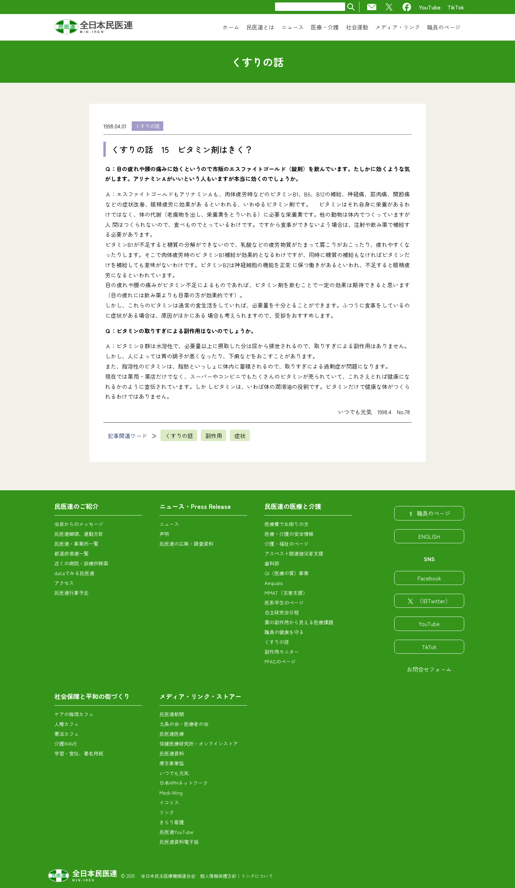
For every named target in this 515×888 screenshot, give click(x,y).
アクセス (64, 582)
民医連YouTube (176, 831)
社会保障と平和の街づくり (92, 696)
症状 (240, 435)
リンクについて (257, 876)
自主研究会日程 (282, 612)
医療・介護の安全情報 (289, 533)
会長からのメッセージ (78, 523)
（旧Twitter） (434, 601)
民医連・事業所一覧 (76, 543)
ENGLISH (429, 536)
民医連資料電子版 (179, 841)
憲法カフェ (66, 733)
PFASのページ (280, 661)
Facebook (429, 578)
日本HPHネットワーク (183, 782)
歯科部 (272, 563)
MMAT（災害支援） (286, 592)
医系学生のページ (284, 602)
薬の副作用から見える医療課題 (299, 622)
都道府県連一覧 (71, 553)
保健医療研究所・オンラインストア (198, 743)
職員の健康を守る (284, 631)
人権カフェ (66, 723)
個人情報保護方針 (218, 876)
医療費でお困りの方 (287, 523)
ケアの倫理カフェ (74, 714)
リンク (166, 812)
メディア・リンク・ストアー (200, 696)
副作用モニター (282, 651)
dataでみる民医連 (74, 573)
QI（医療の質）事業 (287, 573)
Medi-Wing (171, 792)
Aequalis (274, 582)
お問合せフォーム (429, 669)
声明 (164, 533)
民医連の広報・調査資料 (186, 543)
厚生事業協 (171, 763)
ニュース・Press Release (195, 506)
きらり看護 (171, 822)
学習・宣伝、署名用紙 (78, 753)
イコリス (169, 802)
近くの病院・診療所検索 (81, 563)
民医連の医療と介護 (293, 506)
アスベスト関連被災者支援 (294, 553)
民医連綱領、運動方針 (78, 533)
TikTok (455, 7)
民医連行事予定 (71, 592)
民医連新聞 (171, 714)
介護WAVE (65, 743)
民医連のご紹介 (76, 506)
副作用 (213, 435)
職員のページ (434, 513)
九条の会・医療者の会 (183, 723)
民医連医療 (171, 733)
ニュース (169, 523)
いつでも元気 (174, 772)
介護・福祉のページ (287, 543)
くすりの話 (147, 125)
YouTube (429, 7)
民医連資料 (171, 753)
